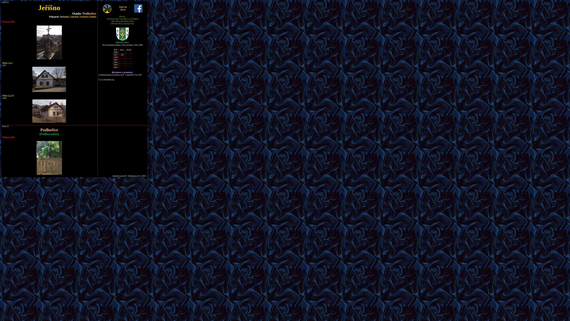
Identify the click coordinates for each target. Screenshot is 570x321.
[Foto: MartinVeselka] (49, 59)
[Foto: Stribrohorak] (49, 174)
